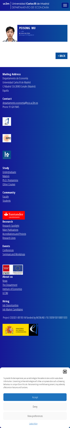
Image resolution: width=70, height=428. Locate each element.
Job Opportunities (10, 305)
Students (7, 201)
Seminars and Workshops (14, 254)
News (5, 281)
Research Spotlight (11, 226)
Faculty (6, 196)
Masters (6, 176)
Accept (35, 397)
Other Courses (9, 184)
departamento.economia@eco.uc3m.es (20, 103)
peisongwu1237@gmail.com (26, 35)
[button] (65, 371)
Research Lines (9, 238)
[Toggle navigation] (65, 5)
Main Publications (10, 230)
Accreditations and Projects (14, 234)
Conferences (8, 250)
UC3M (5, 293)
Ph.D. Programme (10, 180)
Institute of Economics (12, 289)
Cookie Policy (33, 423)
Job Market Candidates (13, 309)
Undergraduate (9, 172)
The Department (10, 285)
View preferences (35, 416)
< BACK (61, 56)
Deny (35, 406)
